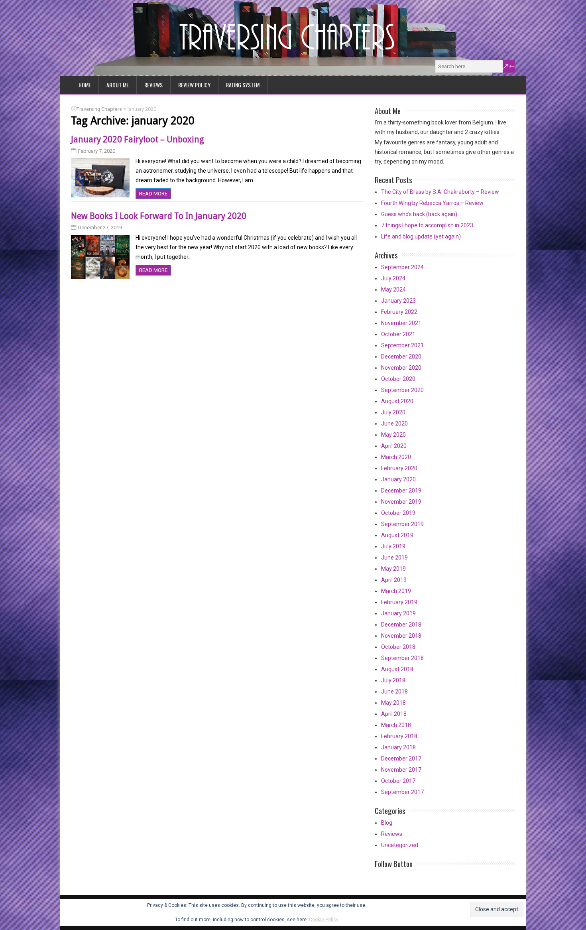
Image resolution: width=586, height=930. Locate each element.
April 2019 (394, 580)
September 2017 (402, 792)
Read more (153, 194)
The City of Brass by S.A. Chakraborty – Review (440, 192)
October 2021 (398, 334)
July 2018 (393, 680)
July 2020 (393, 412)
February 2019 (399, 602)
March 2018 (396, 725)
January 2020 (398, 479)
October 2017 (398, 781)
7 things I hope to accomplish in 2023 (427, 225)
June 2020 (394, 423)
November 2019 (401, 501)
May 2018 (393, 702)
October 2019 (398, 513)
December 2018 (401, 624)
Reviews (153, 85)
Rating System (243, 85)
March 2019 (396, 591)
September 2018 (402, 658)
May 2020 (393, 435)
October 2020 (398, 379)
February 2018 (399, 736)
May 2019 (393, 568)
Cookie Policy (323, 919)
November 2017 (401, 769)
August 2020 (397, 401)
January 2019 (398, 613)
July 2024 (393, 278)
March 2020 (396, 457)
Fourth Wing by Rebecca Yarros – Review (432, 203)
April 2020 (394, 446)
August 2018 (397, 669)
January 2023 (398, 301)
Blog (386, 823)
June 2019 (394, 557)
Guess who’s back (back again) (419, 214)
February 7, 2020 (96, 151)
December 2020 (401, 356)
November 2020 (401, 368)
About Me (117, 85)
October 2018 (398, 647)
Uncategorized (399, 845)
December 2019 (401, 490)
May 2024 (393, 289)
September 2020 (402, 390)
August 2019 (397, 535)
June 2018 (394, 691)
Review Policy (194, 85)
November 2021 (401, 323)
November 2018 (401, 635)
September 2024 (402, 267)
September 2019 (402, 524)
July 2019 (393, 546)
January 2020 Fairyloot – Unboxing (137, 139)
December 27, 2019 (100, 228)
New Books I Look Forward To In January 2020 (158, 216)
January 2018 (398, 747)
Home (85, 85)
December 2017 (401, 758)
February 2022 (399, 312)
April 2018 (394, 714)
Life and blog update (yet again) (421, 236)
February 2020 (399, 468)
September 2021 (402, 345)
